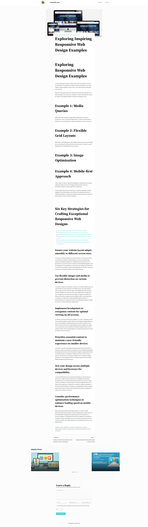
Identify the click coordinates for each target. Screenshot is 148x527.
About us (100, 2)
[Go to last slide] (33, 461)
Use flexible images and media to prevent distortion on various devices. (72, 232)
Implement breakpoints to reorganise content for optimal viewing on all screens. (74, 234)
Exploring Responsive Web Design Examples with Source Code (85, 439)
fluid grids (72, 427)
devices (61, 427)
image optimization (78, 427)
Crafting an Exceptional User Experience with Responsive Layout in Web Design (62, 439)
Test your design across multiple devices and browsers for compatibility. (72, 240)
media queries (84, 427)
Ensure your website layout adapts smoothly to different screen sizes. (72, 230)
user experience (57, 430)
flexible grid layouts (67, 427)
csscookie (58, 54)
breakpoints (57, 427)
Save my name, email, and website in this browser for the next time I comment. (73, 505)
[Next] (118, 461)
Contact (107, 2)
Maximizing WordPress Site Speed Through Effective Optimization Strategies (104, 456)
